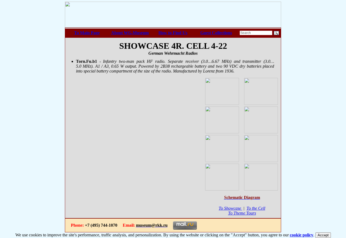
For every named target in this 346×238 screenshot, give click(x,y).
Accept (323, 235)
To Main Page (87, 32)
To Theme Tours (242, 213)
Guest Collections (216, 32)
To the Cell (256, 208)
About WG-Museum (130, 32)
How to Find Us (172, 32)
